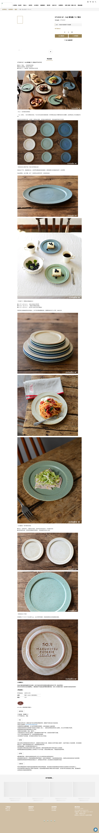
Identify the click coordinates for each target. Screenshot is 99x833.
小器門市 (7, 810)
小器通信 (15, 5)
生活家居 (36, 5)
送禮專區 (61, 5)
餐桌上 (25, 5)
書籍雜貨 (42, 5)
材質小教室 (67, 5)
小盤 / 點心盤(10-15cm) (25, 9)
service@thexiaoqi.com (81, 810)
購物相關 (80, 5)
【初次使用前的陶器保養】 (31, 724)
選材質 (48, 5)
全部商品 (4, 9)
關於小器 (73, 5)
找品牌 (19, 5)
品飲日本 (54, 5)
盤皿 (16, 9)
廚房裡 (30, 5)
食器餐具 (10, 9)
